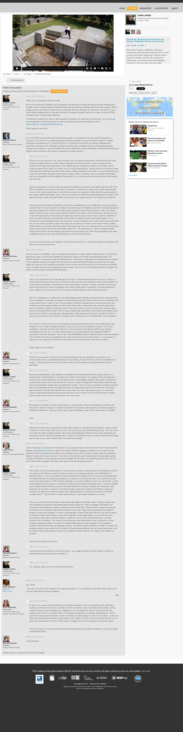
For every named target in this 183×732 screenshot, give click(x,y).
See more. (146, 671)
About (175, 8)
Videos (132, 8)
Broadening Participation (43, 74)
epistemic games (46, 450)
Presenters (145, 8)
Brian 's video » (8, 591)
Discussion (17, 80)
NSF (98, 684)
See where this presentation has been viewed (149, 107)
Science (17, 74)
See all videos (132, 175)
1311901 (140, 46)
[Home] (18, 7)
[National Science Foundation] (139, 679)
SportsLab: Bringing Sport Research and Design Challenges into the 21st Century (145, 40)
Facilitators (161, 8)
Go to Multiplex (59, 91)
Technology (27, 74)
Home (122, 8)
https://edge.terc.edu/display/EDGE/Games (44, 124)
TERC (86, 684)
